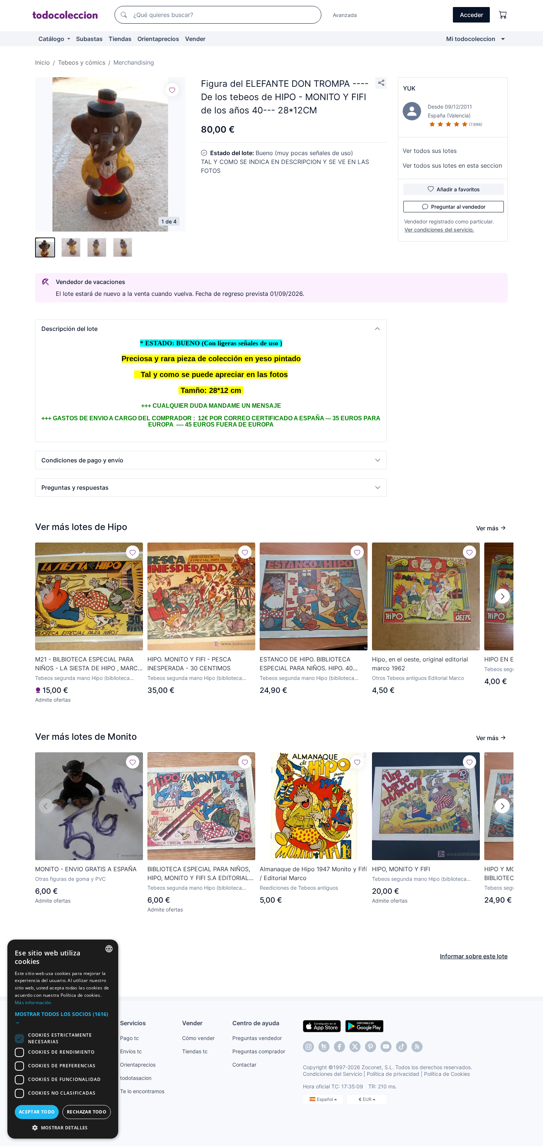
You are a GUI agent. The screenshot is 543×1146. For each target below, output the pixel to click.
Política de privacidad (393, 1074)
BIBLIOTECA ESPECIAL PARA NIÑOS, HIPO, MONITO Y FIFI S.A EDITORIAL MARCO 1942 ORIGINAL (198, 873)
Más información (33, 1002)
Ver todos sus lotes (430, 150)
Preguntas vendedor (257, 1038)
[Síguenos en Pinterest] (370, 1046)
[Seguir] (172, 89)
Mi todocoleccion (470, 38)
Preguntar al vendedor (458, 206)
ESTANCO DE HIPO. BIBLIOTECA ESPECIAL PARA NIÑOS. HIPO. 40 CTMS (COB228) (306, 664)
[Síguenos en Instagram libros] (323, 1046)
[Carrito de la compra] (503, 15)
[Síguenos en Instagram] (308, 1046)
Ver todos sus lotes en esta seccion (452, 165)
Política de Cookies (447, 1074)
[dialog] (62, 1039)
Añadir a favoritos (458, 189)
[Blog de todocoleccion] (417, 1046)
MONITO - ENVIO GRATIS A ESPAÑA (86, 869)
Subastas (89, 38)
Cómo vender (198, 1038)
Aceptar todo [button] (37, 1112)
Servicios (133, 1023)
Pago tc (129, 1038)
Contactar (244, 1064)
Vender (195, 38)
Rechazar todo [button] (86, 1112)
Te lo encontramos (142, 1091)
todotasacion (135, 1078)
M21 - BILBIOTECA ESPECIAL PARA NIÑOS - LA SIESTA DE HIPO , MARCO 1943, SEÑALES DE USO (88, 664)
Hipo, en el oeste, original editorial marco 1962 (420, 664)
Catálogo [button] (52, 38)
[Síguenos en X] (355, 1046)
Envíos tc (131, 1051)
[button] (210, 328)
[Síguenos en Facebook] (339, 1046)
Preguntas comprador (258, 1051)
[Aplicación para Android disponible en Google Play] (364, 1025)
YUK (409, 88)
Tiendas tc (195, 1051)
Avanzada (345, 15)
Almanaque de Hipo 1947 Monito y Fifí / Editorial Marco (313, 873)
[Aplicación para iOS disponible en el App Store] (322, 1025)
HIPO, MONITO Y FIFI (401, 869)
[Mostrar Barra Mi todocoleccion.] (503, 38)
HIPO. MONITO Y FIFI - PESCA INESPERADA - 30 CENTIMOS (189, 664)
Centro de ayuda (255, 1023)
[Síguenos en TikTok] (401, 1046)
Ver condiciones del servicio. (439, 229)
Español (325, 1099)
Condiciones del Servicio (332, 1074)
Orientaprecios (158, 38)
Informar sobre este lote (474, 956)
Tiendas (120, 38)
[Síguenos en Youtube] (386, 1046)
